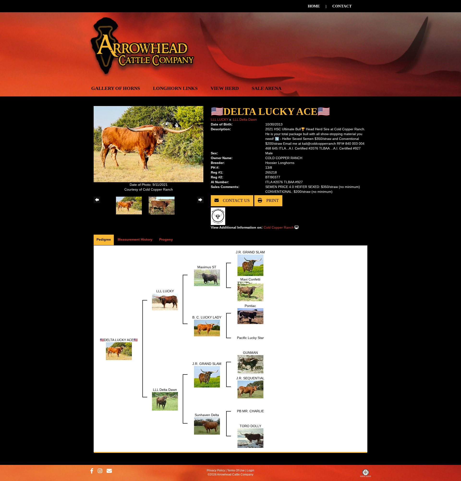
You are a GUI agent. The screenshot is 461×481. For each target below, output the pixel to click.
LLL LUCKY (219, 119)
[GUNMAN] (250, 364)
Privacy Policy (216, 470)
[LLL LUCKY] (165, 301)
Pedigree (104, 239)
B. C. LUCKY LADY (206, 317)
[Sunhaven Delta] (207, 426)
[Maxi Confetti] (250, 291)
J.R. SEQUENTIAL (250, 378)
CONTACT (342, 6)
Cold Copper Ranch (279, 227)
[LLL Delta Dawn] (165, 401)
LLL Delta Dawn (245, 119)
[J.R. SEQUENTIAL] (250, 389)
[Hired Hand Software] (365, 474)
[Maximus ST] (207, 277)
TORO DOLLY (250, 426)
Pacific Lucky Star (250, 338)
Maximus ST (206, 267)
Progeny (166, 239)
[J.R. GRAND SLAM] (250, 265)
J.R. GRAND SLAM (250, 252)
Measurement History (135, 239)
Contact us (236, 200)
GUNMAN (250, 353)
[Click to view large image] (148, 144)
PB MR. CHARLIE (250, 411)
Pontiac (250, 306)
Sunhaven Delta (207, 415)
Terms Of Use (236, 470)
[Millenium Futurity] (219, 216)
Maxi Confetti (250, 279)
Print (272, 200)
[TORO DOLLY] (250, 438)
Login (250, 470)
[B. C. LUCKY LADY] (207, 328)
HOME (314, 6)
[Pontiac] (250, 316)
